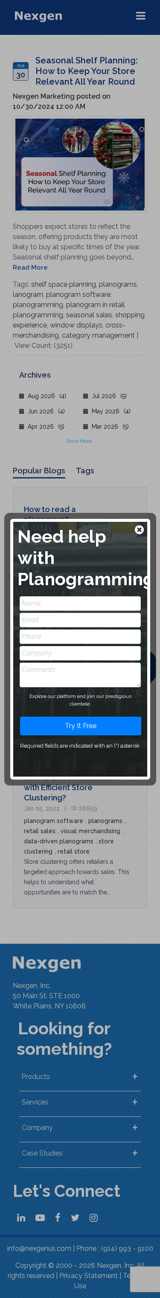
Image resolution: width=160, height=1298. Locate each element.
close (140, 530)
